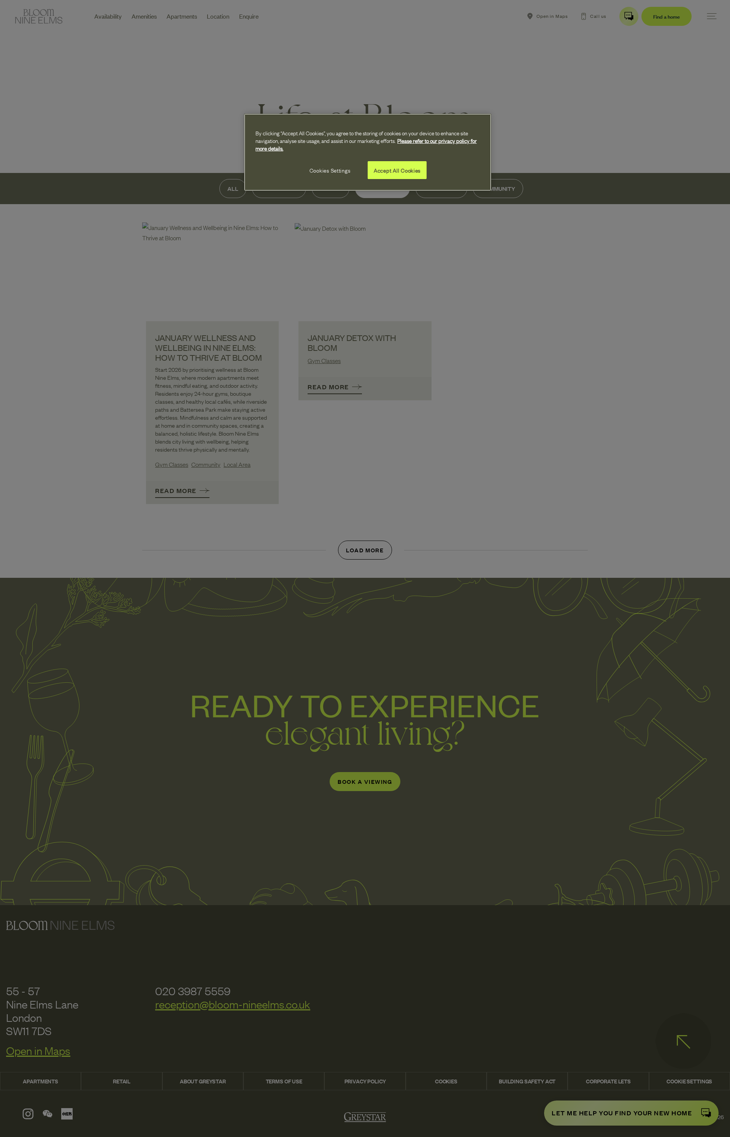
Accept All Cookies (397, 170)
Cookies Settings (330, 170)
